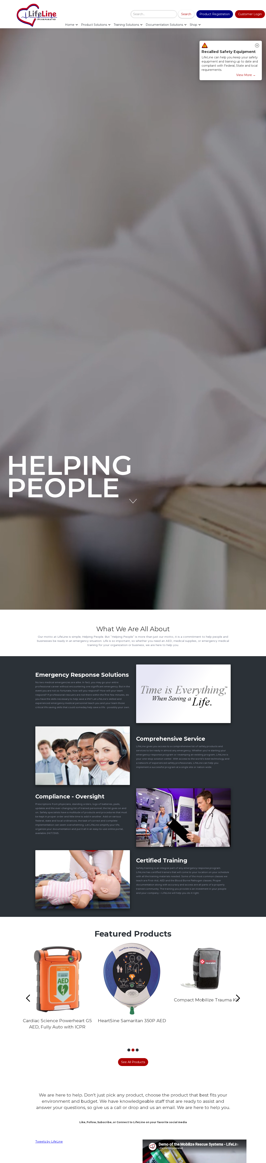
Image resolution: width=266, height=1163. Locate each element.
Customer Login (250, 14)
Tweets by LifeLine (49, 1141)
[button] (71, 25)
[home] (38, 14)
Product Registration (215, 14)
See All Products (133, 1062)
